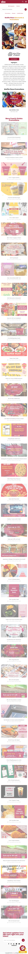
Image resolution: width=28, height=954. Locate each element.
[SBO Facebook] (8, 944)
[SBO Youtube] (19, 944)
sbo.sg (13, 952)
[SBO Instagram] (11, 944)
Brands (18, 6)
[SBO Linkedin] (13, 944)
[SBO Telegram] (16, 944)
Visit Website (14, 59)
